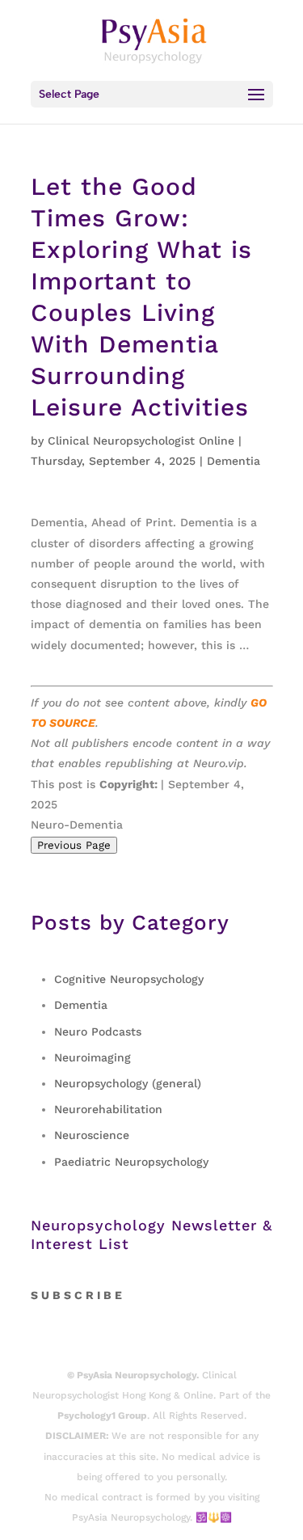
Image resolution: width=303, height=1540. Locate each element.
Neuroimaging (92, 1057)
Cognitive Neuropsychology (129, 979)
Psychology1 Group (102, 1415)
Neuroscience (91, 1135)
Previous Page (74, 845)
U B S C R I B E (81, 1295)
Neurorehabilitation (108, 1109)
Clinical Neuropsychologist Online (141, 440)
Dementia (233, 460)
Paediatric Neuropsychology (131, 1161)
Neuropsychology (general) (127, 1083)
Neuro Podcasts (97, 1031)
